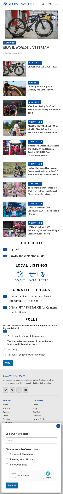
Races (32, 280)
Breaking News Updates (22, 459)
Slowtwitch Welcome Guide (26, 256)
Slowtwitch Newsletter (21, 454)
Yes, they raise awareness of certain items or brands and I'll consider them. (30, 343)
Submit (12, 485)
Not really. (12, 349)
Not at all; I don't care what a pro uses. (26, 354)
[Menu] (56, 4)
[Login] (50, 4)
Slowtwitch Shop (18, 464)
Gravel (33, 82)
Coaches (20, 280)
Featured (9, 43)
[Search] (43, 4)
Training (34, 184)
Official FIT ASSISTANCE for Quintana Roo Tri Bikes (33, 310)
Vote (8, 362)
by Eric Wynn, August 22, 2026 (13, 53)
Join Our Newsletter (18, 433)
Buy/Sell (14, 249)
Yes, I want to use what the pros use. (26, 336)
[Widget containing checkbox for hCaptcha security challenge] (31, 475)
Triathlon (35, 122)
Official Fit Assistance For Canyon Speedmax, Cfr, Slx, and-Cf (30, 298)
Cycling (34, 102)
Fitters (43, 280)
